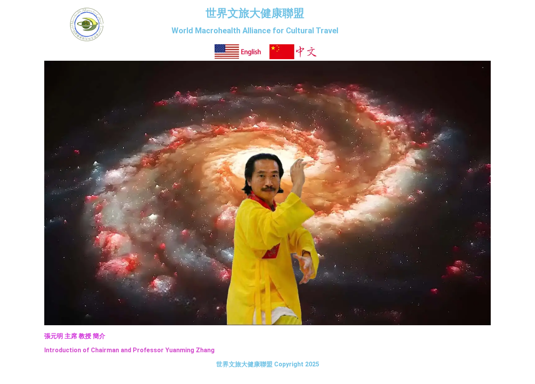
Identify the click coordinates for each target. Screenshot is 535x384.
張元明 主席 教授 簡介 (74, 336)
